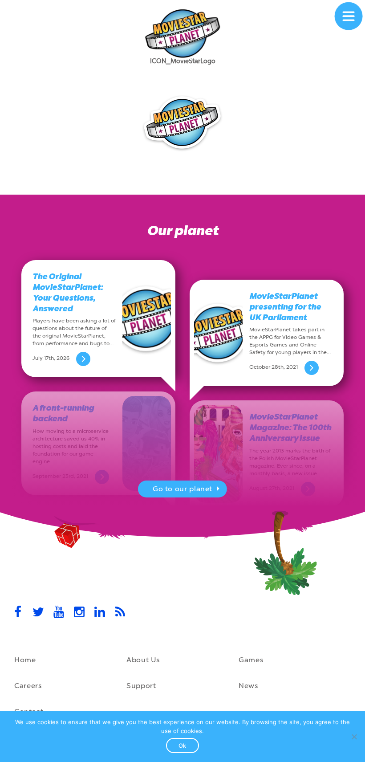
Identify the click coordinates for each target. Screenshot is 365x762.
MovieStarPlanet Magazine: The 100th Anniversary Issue (290, 428)
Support (141, 685)
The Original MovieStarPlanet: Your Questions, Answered (67, 292)
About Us (143, 660)
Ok (182, 745)
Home (25, 660)
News (248, 685)
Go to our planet (182, 489)
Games (251, 660)
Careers (27, 685)
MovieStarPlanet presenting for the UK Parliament (285, 307)
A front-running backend (63, 413)
